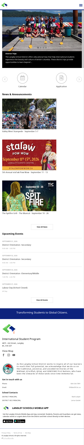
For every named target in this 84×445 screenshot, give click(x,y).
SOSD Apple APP (8, 421)
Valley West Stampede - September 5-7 (20, 131)
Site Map (28, 433)
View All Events (42, 300)
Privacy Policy (6, 433)
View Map (7, 350)
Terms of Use (18, 433)
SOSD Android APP (19, 421)
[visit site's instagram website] (8, 355)
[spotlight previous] (8, 32)
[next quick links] (79, 79)
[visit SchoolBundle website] (41, 438)
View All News (42, 227)
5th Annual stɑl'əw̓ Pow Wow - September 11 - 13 (25, 172)
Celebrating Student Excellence (18, 53)
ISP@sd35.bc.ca (74, 387)
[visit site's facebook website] (3, 355)
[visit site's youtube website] (13, 355)
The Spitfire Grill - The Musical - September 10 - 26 (25, 213)
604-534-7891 (75, 384)
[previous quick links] (4, 79)
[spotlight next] (76, 32)
